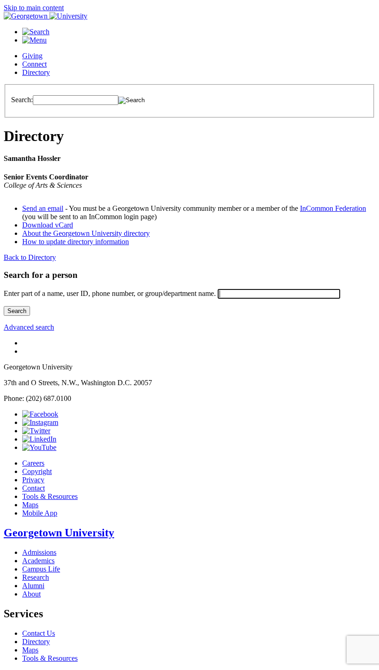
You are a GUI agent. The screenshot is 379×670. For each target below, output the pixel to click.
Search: (22, 100)
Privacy (33, 480)
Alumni (33, 586)
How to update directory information (75, 242)
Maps (30, 505)
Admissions (39, 552)
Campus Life (41, 569)
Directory (36, 72)
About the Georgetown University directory (86, 233)
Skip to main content (34, 8)
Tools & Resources (50, 496)
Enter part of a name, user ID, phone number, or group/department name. (110, 293)
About (31, 594)
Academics (38, 561)
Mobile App (39, 513)
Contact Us (38, 633)
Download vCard (47, 225)
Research (35, 577)
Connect (34, 64)
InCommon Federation (333, 208)
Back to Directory (30, 257)
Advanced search (29, 327)
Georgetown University (59, 533)
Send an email (42, 208)
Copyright (37, 471)
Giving (32, 56)
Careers (33, 463)
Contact (33, 488)
